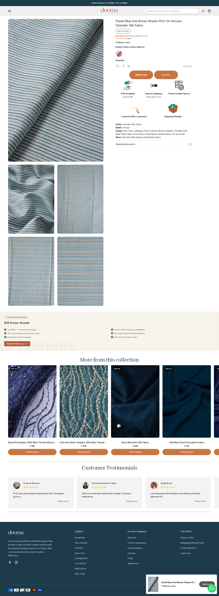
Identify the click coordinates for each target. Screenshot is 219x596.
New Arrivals (81, 543)
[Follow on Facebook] (10, 562)
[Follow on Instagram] (16, 562)
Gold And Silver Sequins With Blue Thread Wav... (85, 442)
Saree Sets (80, 553)
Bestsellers (80, 537)
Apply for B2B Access (16, 344)
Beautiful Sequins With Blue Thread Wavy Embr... (34, 442)
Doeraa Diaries (135, 548)
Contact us (185, 553)
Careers (131, 553)
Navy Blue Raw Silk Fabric (135, 442)
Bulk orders (80, 568)
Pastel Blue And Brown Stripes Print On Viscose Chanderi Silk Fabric (178, 582)
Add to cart (141, 74)
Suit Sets (79, 548)
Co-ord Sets (80, 563)
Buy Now (166, 75)
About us (132, 537)
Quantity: (120, 60)
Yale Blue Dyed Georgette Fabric (186, 442)
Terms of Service (188, 548)
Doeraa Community (137, 543)
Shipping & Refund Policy (192, 543)
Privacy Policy (187, 537)
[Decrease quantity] (118, 66)
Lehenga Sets (81, 558)
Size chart (187, 66)
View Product (32, 452)
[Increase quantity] (129, 66)
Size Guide (80, 574)
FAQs (130, 558)
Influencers (133, 563)
